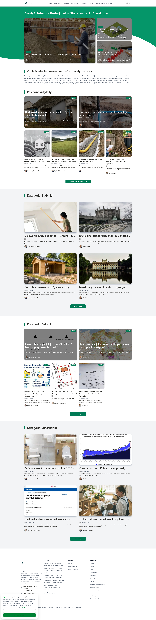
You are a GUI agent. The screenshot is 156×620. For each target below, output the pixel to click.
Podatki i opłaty (94, 593)
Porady (92, 563)
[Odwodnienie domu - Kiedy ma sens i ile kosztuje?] (91, 143)
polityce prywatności (25, 607)
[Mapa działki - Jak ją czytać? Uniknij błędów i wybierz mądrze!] (64, 376)
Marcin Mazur (31, 125)
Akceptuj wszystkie (19, 615)
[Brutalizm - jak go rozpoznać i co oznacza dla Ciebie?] (105, 217)
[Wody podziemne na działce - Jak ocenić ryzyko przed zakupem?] (59, 40)
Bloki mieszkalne (94, 587)
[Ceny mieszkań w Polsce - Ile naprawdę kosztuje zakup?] (105, 449)
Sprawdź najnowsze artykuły (78, 181)
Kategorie (93, 560)
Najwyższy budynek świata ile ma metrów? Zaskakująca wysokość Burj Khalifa (53, 570)
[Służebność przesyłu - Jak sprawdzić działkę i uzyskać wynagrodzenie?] (37, 376)
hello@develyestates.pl (29, 593)
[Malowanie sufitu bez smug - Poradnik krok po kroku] (50, 217)
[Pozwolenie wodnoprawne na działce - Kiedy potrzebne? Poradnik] (91, 376)
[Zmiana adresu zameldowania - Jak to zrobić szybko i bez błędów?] (105, 500)
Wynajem (84, 3)
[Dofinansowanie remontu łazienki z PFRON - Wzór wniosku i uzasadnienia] (50, 449)
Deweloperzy (93, 572)
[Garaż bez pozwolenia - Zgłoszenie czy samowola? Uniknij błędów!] (50, 268)
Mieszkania (74, 3)
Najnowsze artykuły (55, 3)
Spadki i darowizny (95, 599)
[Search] (127, 3)
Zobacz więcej (78, 306)
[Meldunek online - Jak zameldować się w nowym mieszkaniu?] (50, 500)
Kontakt (51, 607)
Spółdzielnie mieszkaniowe (104, 3)
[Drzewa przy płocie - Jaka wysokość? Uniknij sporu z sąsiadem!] (119, 143)
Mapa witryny (78, 607)
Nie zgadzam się (19, 611)
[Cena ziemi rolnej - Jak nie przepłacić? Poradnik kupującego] (37, 143)
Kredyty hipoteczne (95, 596)
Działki (91, 3)
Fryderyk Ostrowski (33, 298)
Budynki (66, 3)
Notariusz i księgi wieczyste (97, 590)
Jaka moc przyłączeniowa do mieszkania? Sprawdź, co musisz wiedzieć (52, 587)
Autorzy (70, 560)
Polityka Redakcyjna (68, 607)
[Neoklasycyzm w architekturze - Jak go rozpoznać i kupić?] (105, 268)
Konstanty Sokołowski (34, 246)
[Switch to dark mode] (130, 3)
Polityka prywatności (42, 607)
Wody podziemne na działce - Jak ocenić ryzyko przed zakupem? (54, 54)
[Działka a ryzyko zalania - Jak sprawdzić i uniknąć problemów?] (64, 143)
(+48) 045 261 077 (27, 591)
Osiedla (92, 566)
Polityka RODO (58, 607)
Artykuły (47, 560)
